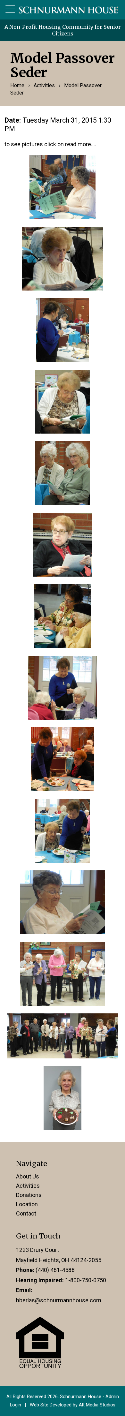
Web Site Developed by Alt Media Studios (72, 1405)
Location (27, 1204)
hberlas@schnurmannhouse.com (58, 1300)
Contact (26, 1213)
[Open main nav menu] (10, 9)
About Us (27, 1176)
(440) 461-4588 (55, 1270)
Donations (29, 1195)
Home (17, 85)
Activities (44, 85)
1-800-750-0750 (85, 1280)
